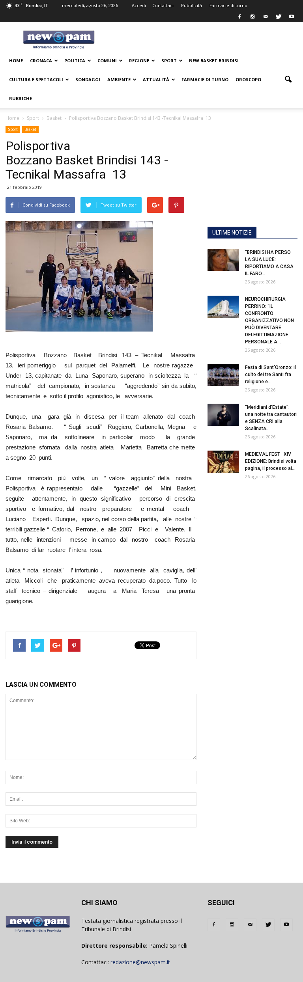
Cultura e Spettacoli (36, 79)
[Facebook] (239, 16)
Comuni (107, 60)
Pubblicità (191, 5)
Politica (74, 60)
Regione (139, 60)
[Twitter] (278, 16)
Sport (169, 60)
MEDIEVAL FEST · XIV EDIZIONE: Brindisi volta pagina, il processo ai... (270, 461)
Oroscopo (248, 79)
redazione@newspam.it (140, 962)
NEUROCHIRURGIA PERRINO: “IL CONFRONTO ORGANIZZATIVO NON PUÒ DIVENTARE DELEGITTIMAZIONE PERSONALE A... (269, 320)
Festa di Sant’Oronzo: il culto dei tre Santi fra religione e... (270, 374)
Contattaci (163, 5)
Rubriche (20, 98)
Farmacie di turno (228, 5)
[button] (288, 79)
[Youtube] (291, 16)
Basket (30, 129)
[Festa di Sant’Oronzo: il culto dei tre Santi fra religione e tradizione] (223, 375)
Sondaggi (87, 79)
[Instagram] (252, 16)
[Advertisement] (252, 180)
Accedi (139, 5)
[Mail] (265, 16)
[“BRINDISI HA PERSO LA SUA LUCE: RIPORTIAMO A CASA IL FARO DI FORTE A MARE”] (223, 260)
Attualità (156, 79)
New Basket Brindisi (214, 60)
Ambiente (119, 79)
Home (16, 60)
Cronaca (41, 60)
